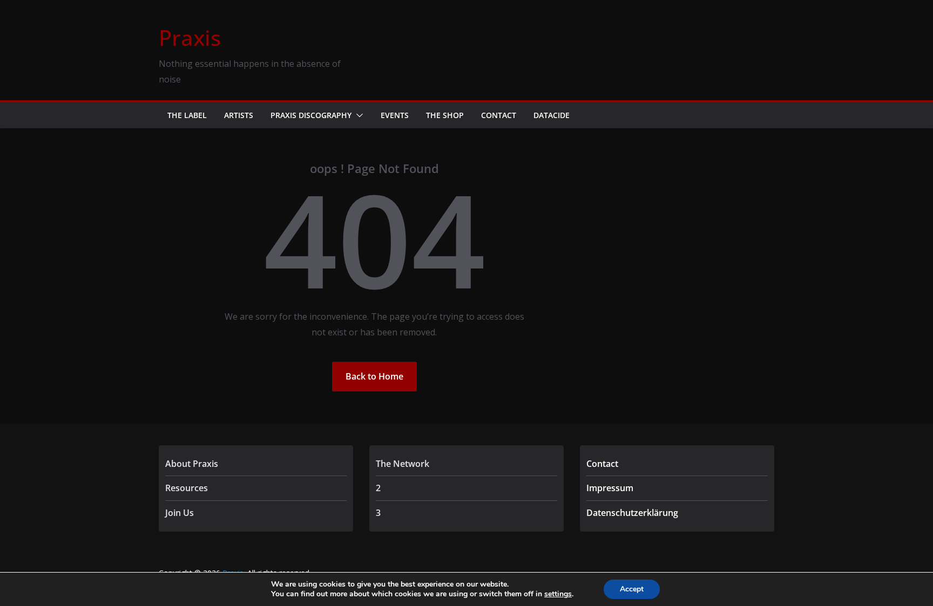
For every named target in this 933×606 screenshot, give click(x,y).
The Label (187, 115)
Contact (498, 115)
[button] (357, 115)
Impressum (609, 488)
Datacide (551, 115)
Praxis (190, 37)
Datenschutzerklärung (632, 513)
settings (558, 594)
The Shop (445, 115)
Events (395, 115)
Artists (238, 115)
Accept (632, 589)
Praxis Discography (311, 115)
